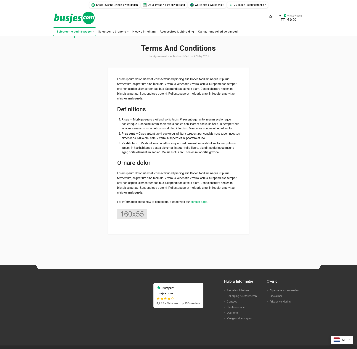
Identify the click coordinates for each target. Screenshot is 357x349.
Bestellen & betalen (238, 290)
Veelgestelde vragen (239, 318)
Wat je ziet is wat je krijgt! (209, 4)
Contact (232, 301)
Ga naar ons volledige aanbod (218, 31)
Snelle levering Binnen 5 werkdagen (117, 4)
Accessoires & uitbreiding (177, 31)
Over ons (232, 312)
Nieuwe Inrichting (144, 31)
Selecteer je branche (112, 31)
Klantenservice (236, 307)
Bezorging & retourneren (242, 296)
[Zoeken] (272, 18)
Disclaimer (276, 296)
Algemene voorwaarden (284, 290)
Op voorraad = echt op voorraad (166, 4)
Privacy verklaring (280, 301)
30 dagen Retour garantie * (250, 4)
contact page (199, 202)
